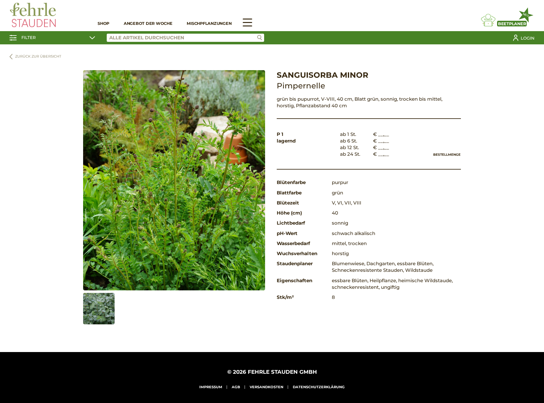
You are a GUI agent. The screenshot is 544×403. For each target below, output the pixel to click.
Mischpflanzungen (209, 23)
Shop (103, 23)
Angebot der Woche (148, 23)
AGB (236, 387)
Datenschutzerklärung (319, 387)
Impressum (210, 387)
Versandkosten (266, 387)
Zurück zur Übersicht (38, 56)
